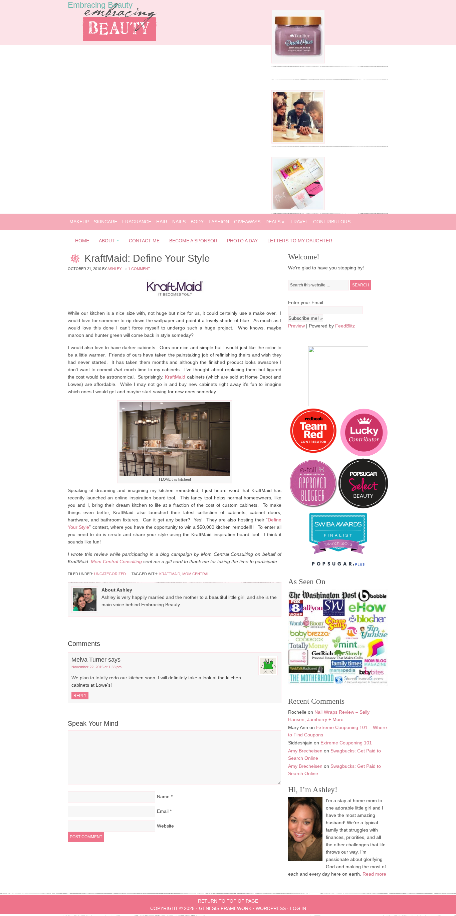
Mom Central (195, 574)
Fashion (219, 221)
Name (163, 796)
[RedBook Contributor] (314, 454)
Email (163, 811)
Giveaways (247, 221)
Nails (179, 221)
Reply (79, 695)
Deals (274, 221)
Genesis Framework (225, 908)
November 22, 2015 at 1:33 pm (96, 667)
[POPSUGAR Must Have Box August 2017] (298, 208)
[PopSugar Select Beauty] (363, 506)
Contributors (332, 221)
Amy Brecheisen (305, 750)
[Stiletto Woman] (338, 555)
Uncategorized (110, 574)
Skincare (105, 221)
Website (165, 826)
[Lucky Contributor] (364, 454)
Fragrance (136, 221)
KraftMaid (176, 377)
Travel (299, 221)
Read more (374, 874)
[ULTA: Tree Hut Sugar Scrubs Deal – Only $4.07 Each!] (298, 61)
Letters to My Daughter (299, 240)
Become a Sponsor (193, 240)
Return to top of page (228, 901)
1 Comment (139, 269)
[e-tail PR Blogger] (313, 506)
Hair (161, 221)
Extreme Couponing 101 (346, 742)
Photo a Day (242, 240)
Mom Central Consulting (116, 561)
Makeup (79, 221)
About (105, 242)
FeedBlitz (345, 325)
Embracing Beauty (100, 4)
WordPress (271, 908)
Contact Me (144, 240)
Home (82, 240)
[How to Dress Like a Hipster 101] (298, 142)
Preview (296, 325)
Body (197, 221)
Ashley (114, 269)
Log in (298, 908)
